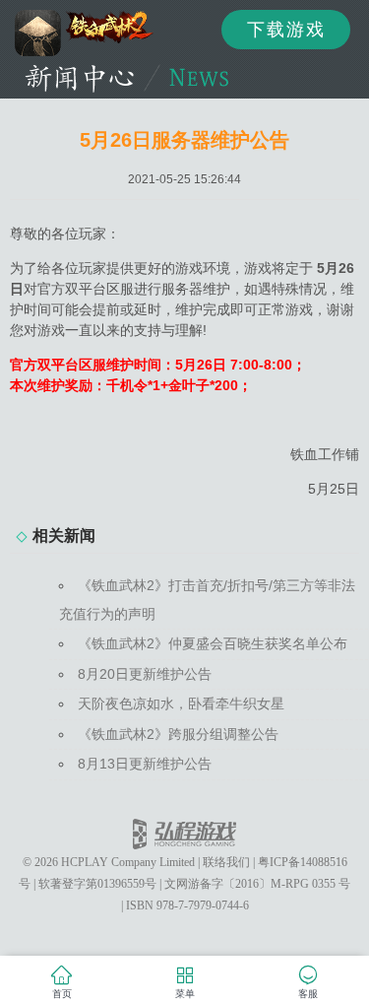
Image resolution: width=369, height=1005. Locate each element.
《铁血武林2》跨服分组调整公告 (178, 734)
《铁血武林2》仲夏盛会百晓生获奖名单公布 (212, 643)
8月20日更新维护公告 (145, 674)
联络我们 (226, 862)
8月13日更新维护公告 (145, 763)
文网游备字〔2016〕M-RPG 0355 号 (257, 884)
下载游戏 (286, 29)
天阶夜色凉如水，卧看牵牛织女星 (181, 703)
